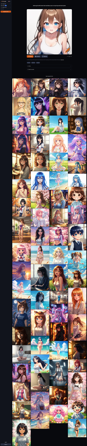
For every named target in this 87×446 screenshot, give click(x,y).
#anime (28, 62)
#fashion (33, 62)
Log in (6, 442)
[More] (67, 56)
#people (38, 62)
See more (62, 59)
